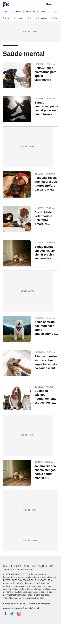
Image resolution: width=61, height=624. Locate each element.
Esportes (18, 18)
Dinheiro (17, 11)
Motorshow (42, 18)
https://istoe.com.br (13, 598)
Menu (30, 18)
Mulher (55, 18)
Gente (55, 11)
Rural (43, 11)
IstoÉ (6, 11)
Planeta (6, 18)
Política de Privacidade (14, 603)
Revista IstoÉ (30, 11)
